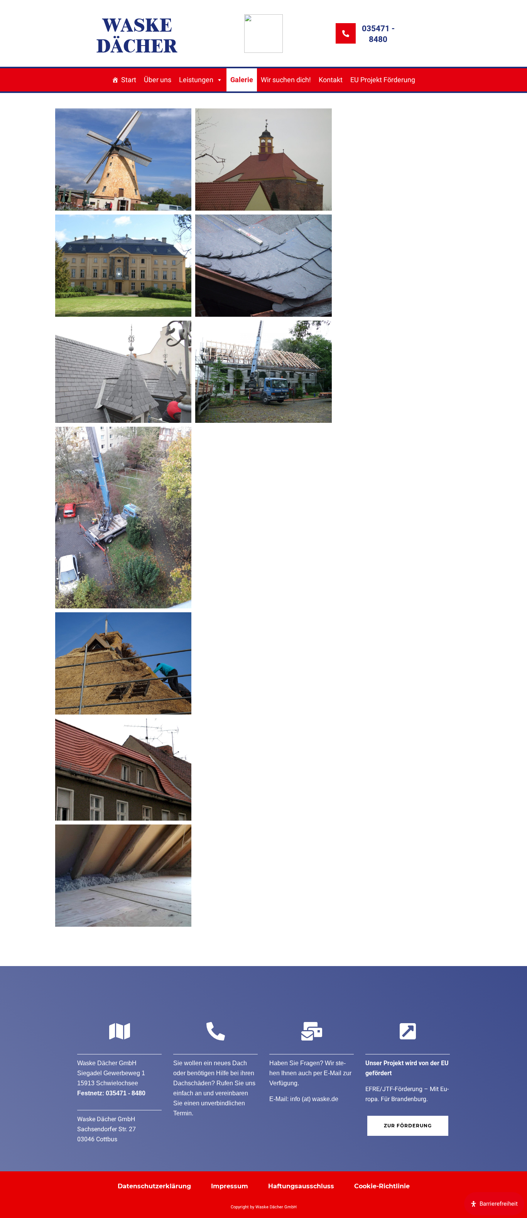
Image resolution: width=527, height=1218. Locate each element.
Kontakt (331, 80)
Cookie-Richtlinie (382, 1186)
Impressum (229, 1186)
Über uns (157, 80)
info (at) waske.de (314, 1099)
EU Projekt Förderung (382, 80)
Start (128, 80)
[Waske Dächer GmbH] (263, 33)
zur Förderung (408, 1125)
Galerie (241, 80)
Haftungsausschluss (301, 1186)
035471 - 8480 (125, 1093)
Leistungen (196, 80)
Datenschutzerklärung (154, 1186)
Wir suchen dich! (286, 80)
